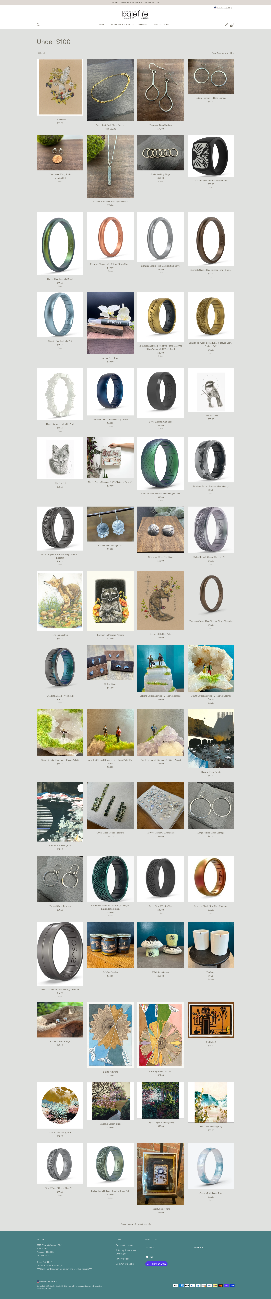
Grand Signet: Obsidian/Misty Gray (211, 180)
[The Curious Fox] (60, 601)
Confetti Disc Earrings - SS (110, 545)
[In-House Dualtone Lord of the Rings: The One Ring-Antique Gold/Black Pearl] (160, 317)
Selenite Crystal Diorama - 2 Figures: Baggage (160, 696)
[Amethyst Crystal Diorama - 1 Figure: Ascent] (160, 732)
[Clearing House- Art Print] (160, 1035)
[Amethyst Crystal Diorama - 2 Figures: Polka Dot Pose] (110, 732)
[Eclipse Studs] (110, 662)
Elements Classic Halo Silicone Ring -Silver (160, 266)
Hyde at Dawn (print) (210, 772)
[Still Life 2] (211, 1020)
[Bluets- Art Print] (110, 1035)
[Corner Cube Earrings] (60, 1019)
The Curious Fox (60, 635)
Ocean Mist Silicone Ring (210, 1193)
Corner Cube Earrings (60, 1041)
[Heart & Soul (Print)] (160, 1174)
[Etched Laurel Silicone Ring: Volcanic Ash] (110, 1165)
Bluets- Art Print (110, 1072)
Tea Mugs (210, 972)
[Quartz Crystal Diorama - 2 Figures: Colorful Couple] (211, 668)
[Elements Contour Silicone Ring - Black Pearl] (60, 1242)
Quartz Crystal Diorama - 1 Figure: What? (60, 760)
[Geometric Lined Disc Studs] (160, 530)
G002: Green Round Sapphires (110, 833)
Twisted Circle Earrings (60, 906)
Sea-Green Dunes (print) (211, 1126)
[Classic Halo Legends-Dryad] (60, 243)
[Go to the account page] (227, 24)
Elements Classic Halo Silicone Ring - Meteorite (210, 621)
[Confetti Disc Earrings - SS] (110, 524)
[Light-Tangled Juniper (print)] (160, 1100)
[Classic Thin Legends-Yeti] (60, 314)
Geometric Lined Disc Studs (160, 557)
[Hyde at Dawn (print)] (211, 738)
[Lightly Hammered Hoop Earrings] (211, 76)
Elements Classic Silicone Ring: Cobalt (110, 419)
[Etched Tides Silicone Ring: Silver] (60, 1163)
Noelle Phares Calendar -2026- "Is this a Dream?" (110, 482)
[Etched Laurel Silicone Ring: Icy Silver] (211, 530)
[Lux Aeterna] (60, 87)
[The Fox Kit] (60, 458)
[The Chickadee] (211, 390)
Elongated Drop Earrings (160, 125)
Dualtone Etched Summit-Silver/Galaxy (211, 486)
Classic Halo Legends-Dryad (60, 279)
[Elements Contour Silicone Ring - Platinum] (60, 954)
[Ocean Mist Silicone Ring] (211, 1166)
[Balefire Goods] (135, 15)
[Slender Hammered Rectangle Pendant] (110, 166)
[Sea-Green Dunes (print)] (211, 1102)
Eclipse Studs (110, 684)
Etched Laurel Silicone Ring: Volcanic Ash (110, 1191)
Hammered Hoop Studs (60, 174)
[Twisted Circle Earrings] (60, 879)
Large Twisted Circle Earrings (210, 833)
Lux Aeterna (60, 119)
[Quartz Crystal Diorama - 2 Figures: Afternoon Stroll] (110, 1242)
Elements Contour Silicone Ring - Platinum (60, 989)
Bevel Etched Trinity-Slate (160, 906)
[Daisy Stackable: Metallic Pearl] (60, 394)
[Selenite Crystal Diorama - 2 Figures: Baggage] (160, 668)
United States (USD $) (224, 8)
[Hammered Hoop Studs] (60, 152)
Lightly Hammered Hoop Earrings (211, 98)
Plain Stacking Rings (160, 174)
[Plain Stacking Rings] (160, 152)
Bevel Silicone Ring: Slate (160, 422)
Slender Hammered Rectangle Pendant (110, 201)
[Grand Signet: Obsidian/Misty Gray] (211, 156)
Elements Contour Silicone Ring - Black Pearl (60, 1270)
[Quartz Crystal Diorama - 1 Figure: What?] (60, 732)
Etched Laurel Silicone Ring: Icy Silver (210, 557)
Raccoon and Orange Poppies (110, 635)
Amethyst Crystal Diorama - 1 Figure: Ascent (160, 760)
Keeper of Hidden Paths (160, 634)
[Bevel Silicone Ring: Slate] (160, 393)
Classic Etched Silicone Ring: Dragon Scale (160, 493)
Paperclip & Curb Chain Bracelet (110, 125)
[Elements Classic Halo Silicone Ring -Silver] (160, 237)
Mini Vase (160, 1269)
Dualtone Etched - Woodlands (60, 696)
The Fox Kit (60, 483)
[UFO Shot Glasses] (160, 945)
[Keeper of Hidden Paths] (160, 600)
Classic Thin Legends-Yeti (60, 341)
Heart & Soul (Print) (161, 1209)
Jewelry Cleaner (211, 1269)
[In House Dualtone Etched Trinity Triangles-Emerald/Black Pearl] (110, 879)
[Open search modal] (38, 24)
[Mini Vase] (160, 1242)
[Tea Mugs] (211, 945)
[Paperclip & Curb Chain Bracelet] (110, 90)
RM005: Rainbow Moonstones (160, 833)
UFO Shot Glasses (160, 972)
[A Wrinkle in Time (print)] (60, 812)
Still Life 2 (211, 1042)
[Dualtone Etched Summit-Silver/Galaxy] (211, 459)
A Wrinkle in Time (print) (60, 845)
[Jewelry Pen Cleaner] (110, 323)
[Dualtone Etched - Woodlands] (60, 668)
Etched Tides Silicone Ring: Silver (60, 1188)
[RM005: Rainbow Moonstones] (160, 805)
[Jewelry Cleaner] (211, 1242)
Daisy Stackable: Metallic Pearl (60, 424)
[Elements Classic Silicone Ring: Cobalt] (110, 391)
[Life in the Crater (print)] (60, 1105)
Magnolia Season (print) (110, 1124)
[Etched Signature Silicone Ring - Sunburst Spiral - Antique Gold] (211, 315)
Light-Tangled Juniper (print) (161, 1122)
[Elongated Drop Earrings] (160, 90)
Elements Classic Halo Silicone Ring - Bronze (210, 270)
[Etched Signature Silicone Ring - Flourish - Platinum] (60, 529)
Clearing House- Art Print (160, 1071)
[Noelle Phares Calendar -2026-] (110, 457)
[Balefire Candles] (110, 945)
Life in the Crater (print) (60, 1132)
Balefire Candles (110, 972)
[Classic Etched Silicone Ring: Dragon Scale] (160, 463)
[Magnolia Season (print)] (110, 1101)
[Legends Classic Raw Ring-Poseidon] (211, 879)
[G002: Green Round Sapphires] (110, 805)
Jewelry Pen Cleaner (110, 358)
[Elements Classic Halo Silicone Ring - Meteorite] (211, 594)
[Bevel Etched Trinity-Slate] (160, 879)
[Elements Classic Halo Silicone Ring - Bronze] (211, 239)
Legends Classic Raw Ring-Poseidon (211, 906)
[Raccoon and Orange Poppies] (110, 601)
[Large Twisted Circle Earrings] (211, 805)
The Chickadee (211, 415)
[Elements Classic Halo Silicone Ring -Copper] (110, 236)
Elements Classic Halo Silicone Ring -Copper (110, 264)
